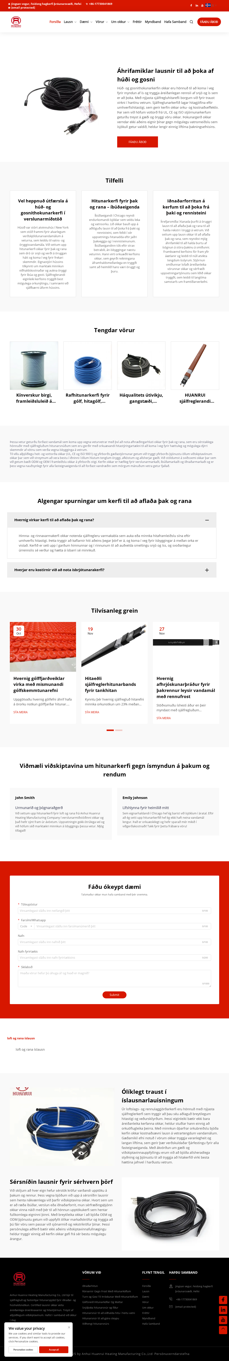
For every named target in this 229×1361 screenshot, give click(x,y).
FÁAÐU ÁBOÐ (209, 22)
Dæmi (84, 22)
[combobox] (26, 926)
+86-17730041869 (100, 4)
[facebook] (191, 5)
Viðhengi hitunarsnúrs (95, 1323)
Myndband (153, 22)
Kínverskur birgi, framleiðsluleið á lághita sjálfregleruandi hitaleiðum (34, 398)
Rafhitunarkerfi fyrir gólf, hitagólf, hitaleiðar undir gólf (88, 398)
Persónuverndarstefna (171, 1354)
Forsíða (55, 22)
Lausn (68, 22)
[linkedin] (196, 5)
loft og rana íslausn (30, 1049)
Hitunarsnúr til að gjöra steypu (100, 1318)
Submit (114, 995)
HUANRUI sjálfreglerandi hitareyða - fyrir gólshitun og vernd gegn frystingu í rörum (195, 398)
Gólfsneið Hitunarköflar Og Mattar (102, 1302)
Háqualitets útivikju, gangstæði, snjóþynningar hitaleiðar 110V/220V (141, 398)
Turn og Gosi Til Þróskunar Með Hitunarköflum (110, 1296)
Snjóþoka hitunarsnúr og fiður (100, 1307)
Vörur (100, 22)
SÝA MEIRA (20, 712)
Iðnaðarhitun (90, 1286)
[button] (110, 730)
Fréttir (137, 22)
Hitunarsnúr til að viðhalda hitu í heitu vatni (108, 1313)
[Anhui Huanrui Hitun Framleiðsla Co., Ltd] (23, 22)
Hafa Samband (175, 22)
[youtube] (202, 5)
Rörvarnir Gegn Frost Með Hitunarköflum (106, 1291)
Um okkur (118, 22)
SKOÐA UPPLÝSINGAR (34, 366)
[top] (223, 1330)
